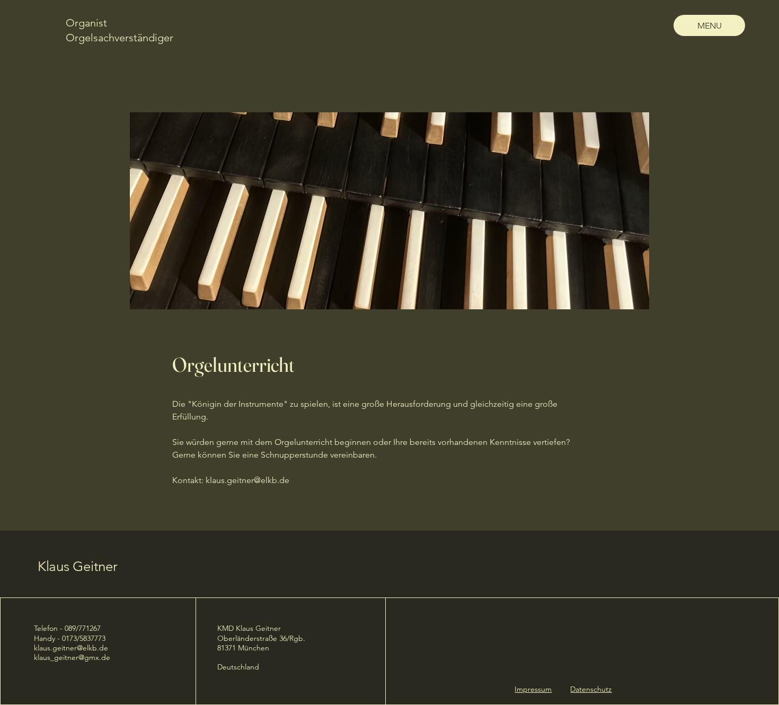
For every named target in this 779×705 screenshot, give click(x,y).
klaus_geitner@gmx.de (72, 657)
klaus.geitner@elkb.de (247, 480)
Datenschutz (591, 689)
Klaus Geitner (78, 566)
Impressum (533, 689)
